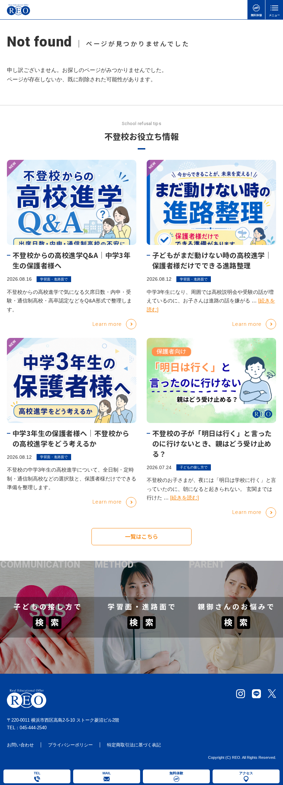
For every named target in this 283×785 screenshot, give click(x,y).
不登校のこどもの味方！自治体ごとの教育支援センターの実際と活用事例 (234, 590)
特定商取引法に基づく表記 (134, 744)
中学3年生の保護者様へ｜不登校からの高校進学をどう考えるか (70, 438)
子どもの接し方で (193, 467)
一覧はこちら (141, 536)
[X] (272, 693)
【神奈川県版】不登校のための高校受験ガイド (139, 666)
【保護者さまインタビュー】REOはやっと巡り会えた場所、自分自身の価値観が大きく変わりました (234, 640)
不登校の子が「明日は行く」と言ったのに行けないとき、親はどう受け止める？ (212, 443)
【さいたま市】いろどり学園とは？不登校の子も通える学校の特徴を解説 (139, 590)
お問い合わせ (20, 744)
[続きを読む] (184, 497)
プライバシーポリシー (70, 744)
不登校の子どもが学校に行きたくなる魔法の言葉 (45, 590)
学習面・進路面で (54, 279)
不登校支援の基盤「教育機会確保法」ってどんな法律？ (234, 666)
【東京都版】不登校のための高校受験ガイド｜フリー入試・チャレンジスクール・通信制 (139, 640)
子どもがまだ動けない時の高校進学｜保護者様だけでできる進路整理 (212, 260)
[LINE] (256, 693)
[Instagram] (240, 693)
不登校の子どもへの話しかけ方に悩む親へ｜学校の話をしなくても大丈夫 (45, 643)
